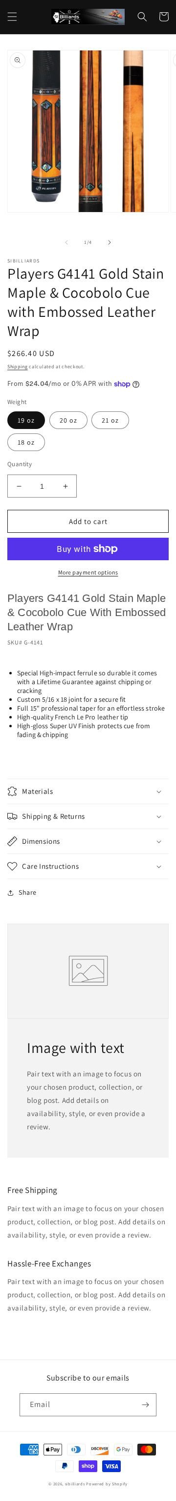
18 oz (26, 442)
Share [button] (28, 892)
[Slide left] (66, 242)
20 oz (68, 420)
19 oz (26, 420)
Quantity (19, 464)
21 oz (110, 420)
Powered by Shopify (107, 1483)
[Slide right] (109, 242)
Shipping (17, 366)
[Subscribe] (145, 1404)
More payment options (88, 572)
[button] (12, 16)
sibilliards (75, 1483)
